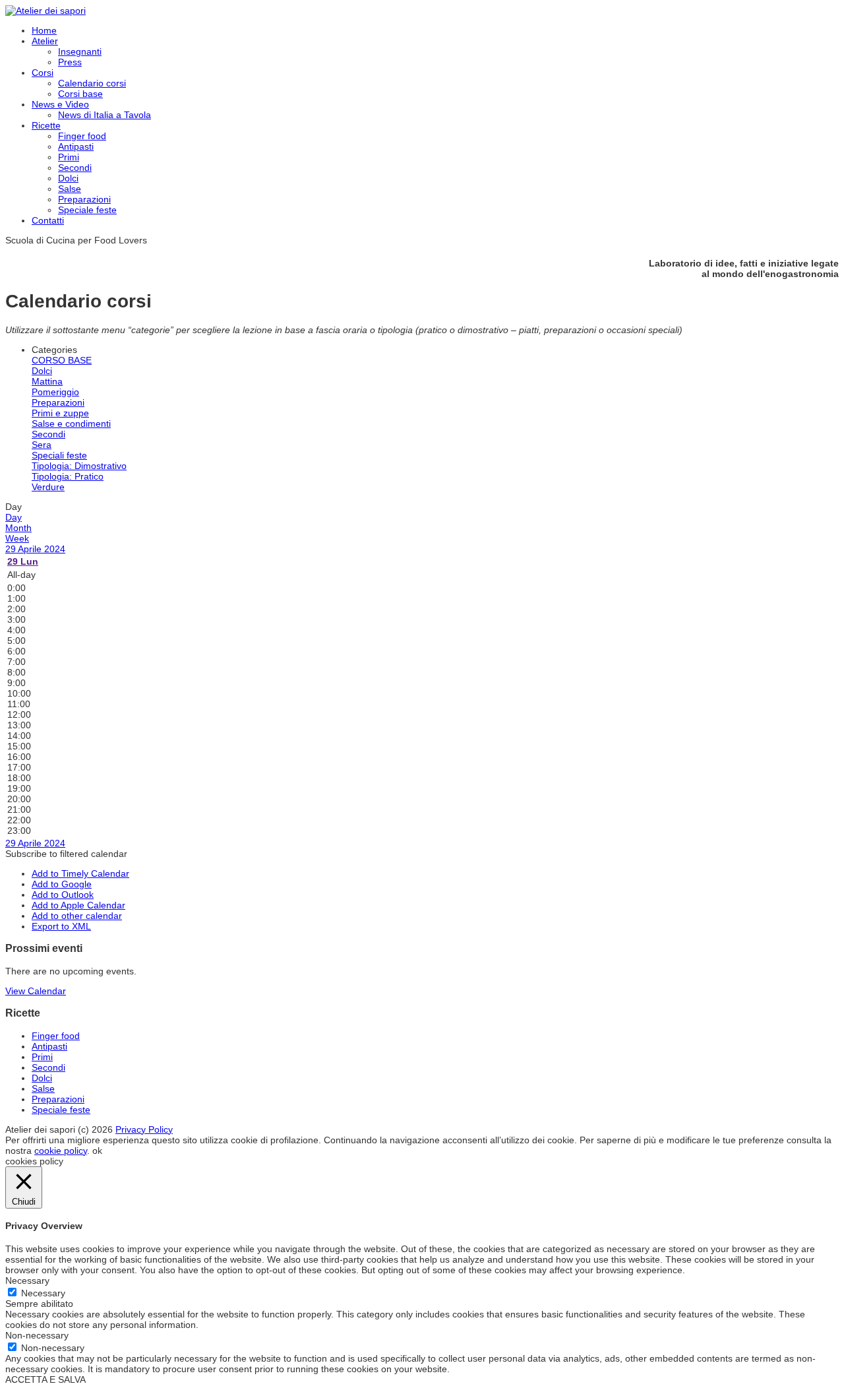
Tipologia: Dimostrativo (79, 465)
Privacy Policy (144, 1129)
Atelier (45, 41)
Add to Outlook (63, 894)
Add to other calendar (77, 915)
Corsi (42, 72)
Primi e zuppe (60, 413)
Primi (68, 157)
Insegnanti (80, 51)
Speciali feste (59, 455)
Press (70, 62)
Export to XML (61, 926)
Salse (69, 188)
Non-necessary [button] (37, 1335)
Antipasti (76, 146)
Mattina (47, 381)
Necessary (43, 1293)
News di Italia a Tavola (104, 115)
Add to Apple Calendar (78, 905)
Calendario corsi (92, 83)
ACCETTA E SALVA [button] (45, 1379)
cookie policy (60, 1150)
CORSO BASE (62, 360)
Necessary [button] (27, 1280)
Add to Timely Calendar (80, 873)
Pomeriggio (55, 392)
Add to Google (62, 884)
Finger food (82, 136)
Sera (41, 444)
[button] (66, 853)
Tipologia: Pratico (68, 476)
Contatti (48, 220)
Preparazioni (84, 199)
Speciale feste (87, 210)
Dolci (68, 178)
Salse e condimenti (71, 423)
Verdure (48, 487)
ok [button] (97, 1150)
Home (44, 30)
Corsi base (80, 93)
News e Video (60, 104)
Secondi (75, 167)
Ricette (46, 125)
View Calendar (35, 991)
